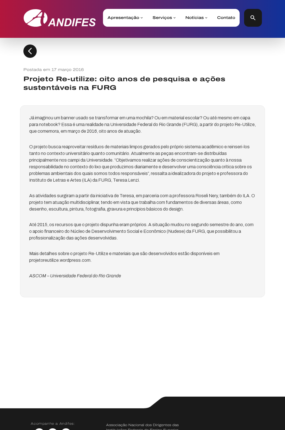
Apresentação (123, 18)
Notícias (194, 18)
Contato (226, 18)
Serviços (162, 18)
